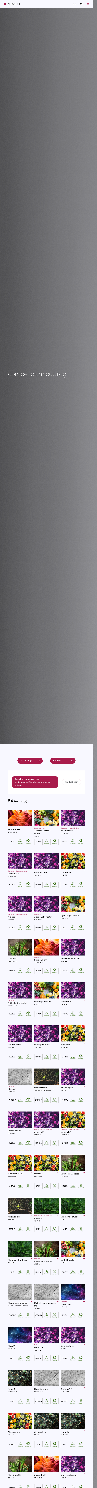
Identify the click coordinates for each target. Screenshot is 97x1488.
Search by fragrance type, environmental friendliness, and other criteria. (32, 782)
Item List (57, 760)
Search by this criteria (78, 782)
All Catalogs (26, 760)
